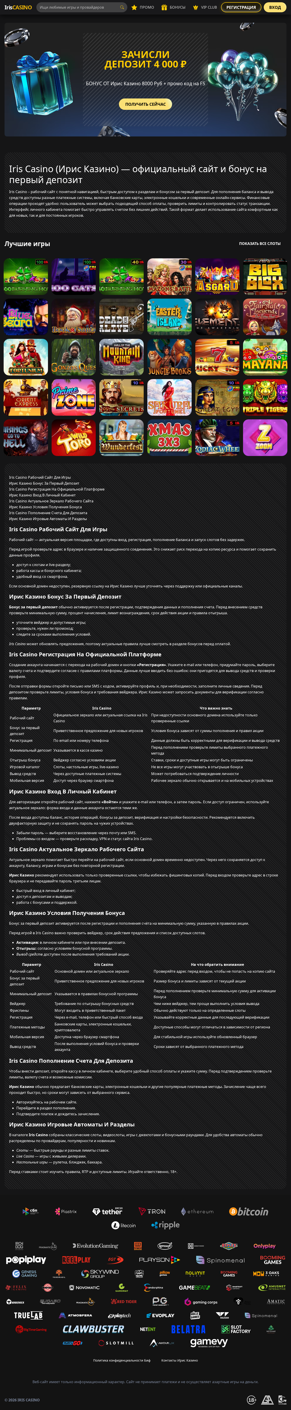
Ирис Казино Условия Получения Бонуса (45, 506)
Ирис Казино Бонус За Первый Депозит (44, 483)
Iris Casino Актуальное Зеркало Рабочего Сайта (51, 501)
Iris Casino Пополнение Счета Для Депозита (48, 512)
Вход (275, 7)
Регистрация (241, 7)
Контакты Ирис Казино (179, 1360)
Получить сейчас (145, 104)
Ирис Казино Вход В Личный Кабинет (42, 495)
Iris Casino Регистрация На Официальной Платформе (57, 489)
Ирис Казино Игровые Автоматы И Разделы (48, 518)
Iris (18, 7)
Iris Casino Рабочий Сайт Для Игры (40, 477)
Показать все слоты (260, 243)
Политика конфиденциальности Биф (122, 1360)
